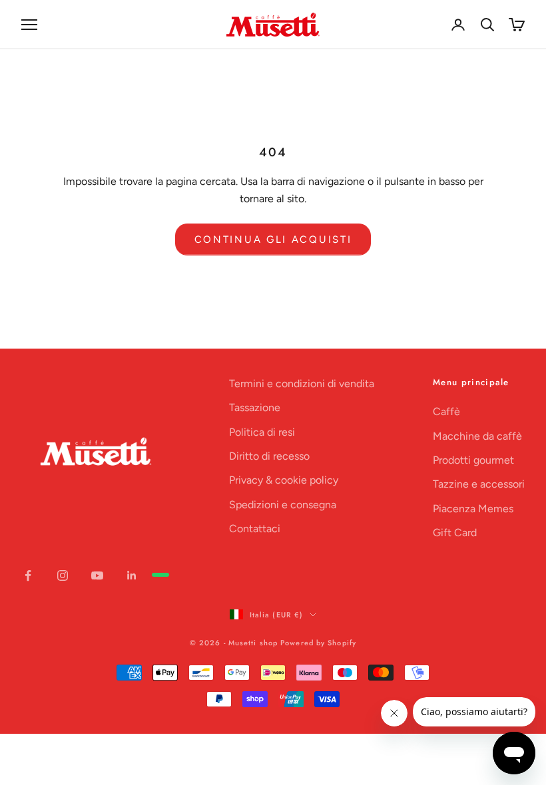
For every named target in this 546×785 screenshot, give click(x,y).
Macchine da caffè (477, 436)
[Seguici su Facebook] (28, 575)
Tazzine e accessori (479, 484)
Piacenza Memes (473, 508)
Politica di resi (262, 432)
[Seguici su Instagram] (62, 575)
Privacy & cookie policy (283, 480)
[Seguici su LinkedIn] (131, 575)
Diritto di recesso (269, 456)
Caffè (446, 411)
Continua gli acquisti (273, 239)
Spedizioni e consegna (282, 504)
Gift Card (455, 532)
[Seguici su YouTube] (97, 575)
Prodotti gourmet (473, 460)
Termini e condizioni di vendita (301, 383)
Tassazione (254, 407)
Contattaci (254, 528)
